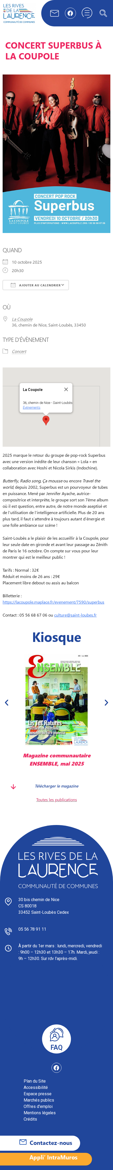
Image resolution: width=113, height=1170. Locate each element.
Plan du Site (35, 1081)
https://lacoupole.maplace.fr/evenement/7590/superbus (53, 602)
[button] (103, 13)
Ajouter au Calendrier (39, 285)
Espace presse (38, 1093)
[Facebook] (70, 13)
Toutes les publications (56, 799)
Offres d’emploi (38, 1106)
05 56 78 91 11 (32, 929)
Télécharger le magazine (25, 786)
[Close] (66, 389)
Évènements (31, 407)
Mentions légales (40, 1112)
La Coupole (22, 319)
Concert (19, 351)
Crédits (30, 1119)
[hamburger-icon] (87, 13)
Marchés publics (39, 1100)
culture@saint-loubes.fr (75, 615)
